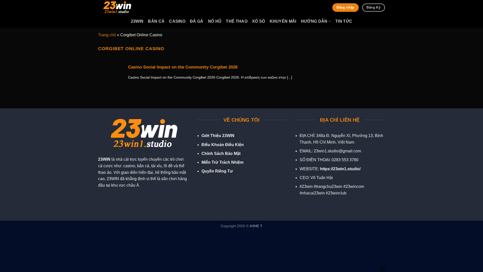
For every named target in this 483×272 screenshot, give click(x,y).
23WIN (104, 159)
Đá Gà (197, 21)
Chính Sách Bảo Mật (221, 153)
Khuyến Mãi (283, 21)
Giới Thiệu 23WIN (218, 135)
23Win (137, 21)
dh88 (154, 197)
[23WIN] (123, 7)
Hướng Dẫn (314, 21)
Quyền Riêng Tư (217, 171)
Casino (177, 21)
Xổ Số (258, 21)
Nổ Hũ (215, 21)
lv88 (145, 197)
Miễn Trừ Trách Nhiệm (223, 162)
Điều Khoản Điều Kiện (223, 145)
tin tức (343, 21)
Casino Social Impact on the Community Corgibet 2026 (182, 67)
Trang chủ (107, 35)
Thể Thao (237, 21)
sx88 (136, 197)
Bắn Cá (156, 21)
